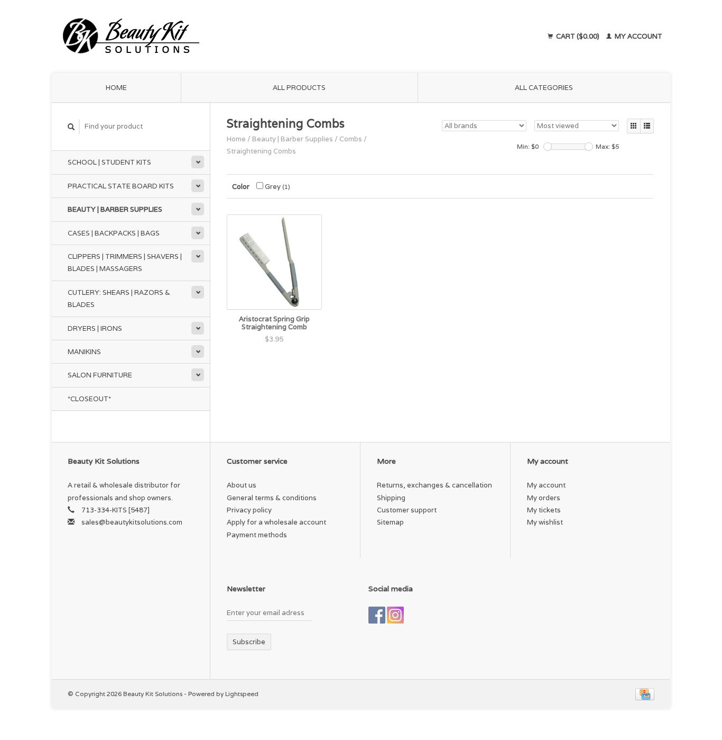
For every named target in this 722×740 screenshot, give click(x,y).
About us (241, 485)
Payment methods (257, 534)
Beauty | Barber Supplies (115, 209)
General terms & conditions (272, 497)
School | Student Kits (109, 162)
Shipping (391, 497)
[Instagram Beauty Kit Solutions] (395, 615)
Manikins (84, 351)
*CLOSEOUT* (89, 398)
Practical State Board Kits (121, 186)
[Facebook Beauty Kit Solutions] (376, 615)
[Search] (71, 126)
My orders (543, 497)
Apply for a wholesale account (276, 522)
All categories (544, 87)
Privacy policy (249, 510)
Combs (350, 138)
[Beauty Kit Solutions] (227, 36)
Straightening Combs (261, 151)
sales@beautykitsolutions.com (131, 522)
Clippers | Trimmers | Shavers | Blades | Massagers (125, 262)
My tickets (544, 510)
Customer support (407, 510)
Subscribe (249, 641)
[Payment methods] (644, 693)
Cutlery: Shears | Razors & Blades (119, 298)
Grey (276, 186)
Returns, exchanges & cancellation (434, 485)
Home (116, 87)
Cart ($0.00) (577, 36)
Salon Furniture (100, 375)
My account (637, 36)
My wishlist (545, 522)
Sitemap (390, 522)
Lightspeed (241, 694)
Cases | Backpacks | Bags (114, 233)
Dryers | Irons (95, 328)
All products (299, 87)
